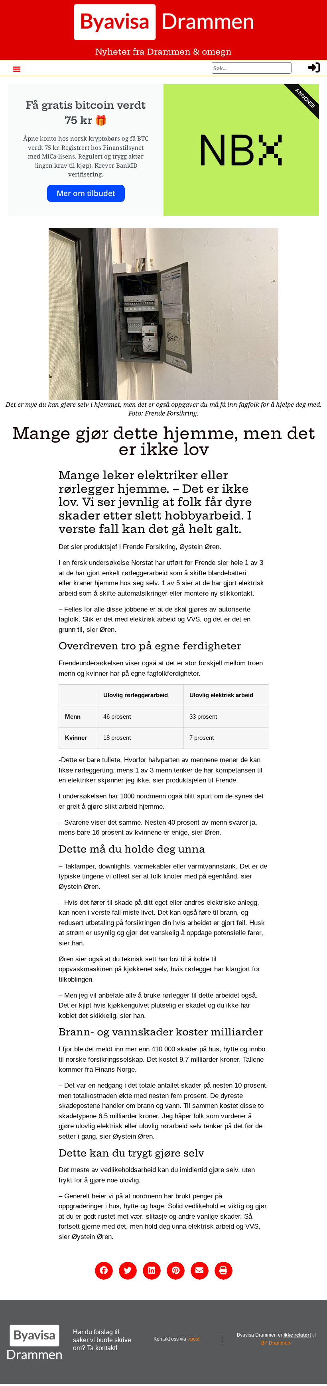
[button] (16, 69)
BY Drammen (275, 1343)
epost (193, 1339)
